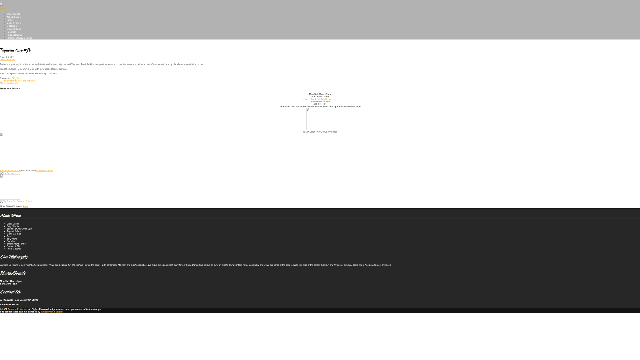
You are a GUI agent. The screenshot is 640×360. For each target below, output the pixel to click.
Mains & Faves (14, 23)
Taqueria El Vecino (17, 309)
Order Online (13, 223)
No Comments (8, 59)
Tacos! (10, 20)
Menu (2, 9)
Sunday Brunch (14, 29)
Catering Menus (14, 35)
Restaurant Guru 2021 (10, 170)
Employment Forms (16, 243)
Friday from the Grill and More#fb (17, 81)
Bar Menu (11, 241)
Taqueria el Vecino (44, 170)
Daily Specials (13, 14)
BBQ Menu (12, 26)
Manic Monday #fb (10, 83)
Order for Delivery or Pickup (19, 38)
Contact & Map (14, 246)
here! (25, 206)
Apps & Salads (14, 17)
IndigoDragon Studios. (52, 311)
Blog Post (16, 78)
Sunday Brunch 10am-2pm (19, 229)
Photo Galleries (14, 249)
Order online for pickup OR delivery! (320, 99)
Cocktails (11, 32)
